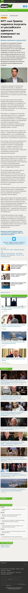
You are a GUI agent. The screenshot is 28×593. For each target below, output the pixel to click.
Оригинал (3, 17)
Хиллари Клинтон (5, 256)
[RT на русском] (8, 1)
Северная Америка (19, 249)
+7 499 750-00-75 (21, 584)
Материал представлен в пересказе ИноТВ (13, 40)
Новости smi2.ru (5, 292)
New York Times (14, 15)
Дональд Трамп (10, 253)
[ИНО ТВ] (7, 6)
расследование (11, 255)
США (11, 249)
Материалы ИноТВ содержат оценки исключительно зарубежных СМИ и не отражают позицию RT (12, 233)
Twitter (11, 242)
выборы (3, 253)
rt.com (9, 579)
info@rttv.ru (8, 585)
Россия (18, 255)
